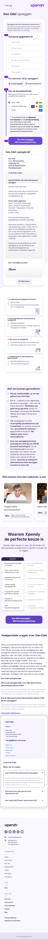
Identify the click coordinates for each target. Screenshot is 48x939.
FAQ (5, 888)
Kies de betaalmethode (20, 91)
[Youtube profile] (22, 832)
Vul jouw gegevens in (20, 36)
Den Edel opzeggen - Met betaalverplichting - (25, 140)
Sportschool (8, 860)
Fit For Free (9, 747)
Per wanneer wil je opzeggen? (23, 78)
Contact (7, 909)
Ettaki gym (9, 750)
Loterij (6, 857)
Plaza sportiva (10, 755)
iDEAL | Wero (15, 102)
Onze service (8, 902)
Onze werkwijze (9, 906)
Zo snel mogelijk (17, 84)
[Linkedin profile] (14, 832)
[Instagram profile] (18, 832)
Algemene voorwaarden (12, 921)
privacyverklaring (32, 120)
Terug (7, 5)
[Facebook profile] (6, 832)
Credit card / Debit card (18, 106)
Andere (6, 870)
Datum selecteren (34, 84)
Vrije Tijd (7, 863)
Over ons (7, 899)
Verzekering (8, 877)
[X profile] (10, 832)
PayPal (13, 110)
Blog (5, 912)
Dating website (9, 867)
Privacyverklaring (10, 918)
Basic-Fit (9, 745)
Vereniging (7, 873)
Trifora (8, 753)
